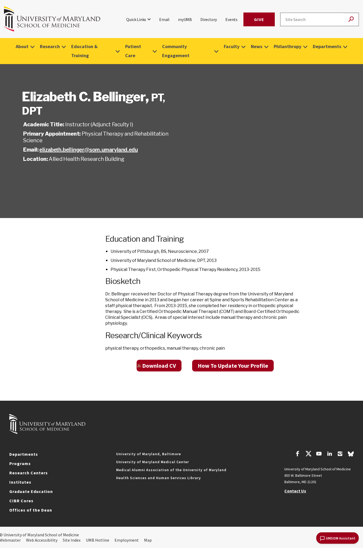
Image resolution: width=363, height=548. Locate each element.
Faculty (231, 46)
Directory (208, 19)
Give (259, 19)
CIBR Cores (21, 500)
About (22, 46)
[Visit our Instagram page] (340, 454)
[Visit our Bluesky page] (351, 455)
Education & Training (84, 50)
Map (148, 540)
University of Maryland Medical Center (152, 461)
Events (231, 19)
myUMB (185, 19)
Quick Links (136, 19)
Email (164, 19)
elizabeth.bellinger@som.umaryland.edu (88, 150)
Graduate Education (31, 491)
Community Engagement (175, 50)
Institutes (20, 482)
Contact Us (295, 490)
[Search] (351, 19)
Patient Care (133, 50)
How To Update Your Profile (233, 365)
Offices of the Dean (30, 510)
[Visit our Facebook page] (297, 454)
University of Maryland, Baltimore (148, 453)
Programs (20, 463)
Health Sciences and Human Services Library (158, 477)
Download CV (159, 365)
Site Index (72, 540)
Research (50, 46)
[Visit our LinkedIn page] (329, 454)
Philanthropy (287, 46)
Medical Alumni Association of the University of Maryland (171, 469)
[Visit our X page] (308, 454)
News (256, 46)
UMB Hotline (97, 540)
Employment (127, 540)
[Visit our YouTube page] (319, 454)
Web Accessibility (41, 540)
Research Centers (28, 472)
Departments (327, 46)
